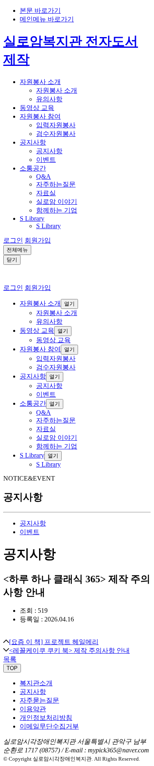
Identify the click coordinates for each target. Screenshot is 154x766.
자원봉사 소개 (40, 81)
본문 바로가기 (40, 10)
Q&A (43, 176)
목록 (9, 659)
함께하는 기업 (56, 210)
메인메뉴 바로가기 (47, 19)
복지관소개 (36, 683)
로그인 (13, 240)
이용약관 (33, 708)
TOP (12, 668)
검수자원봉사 (56, 133)
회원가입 (38, 240)
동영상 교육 (37, 107)
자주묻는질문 (39, 700)
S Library (32, 218)
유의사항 (49, 99)
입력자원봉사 (56, 124)
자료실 (46, 192)
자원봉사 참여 (40, 116)
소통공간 (33, 168)
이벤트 (46, 159)
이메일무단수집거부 (49, 726)
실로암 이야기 (56, 201)
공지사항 (33, 142)
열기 (69, 304)
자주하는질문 (56, 184)
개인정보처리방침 (46, 717)
